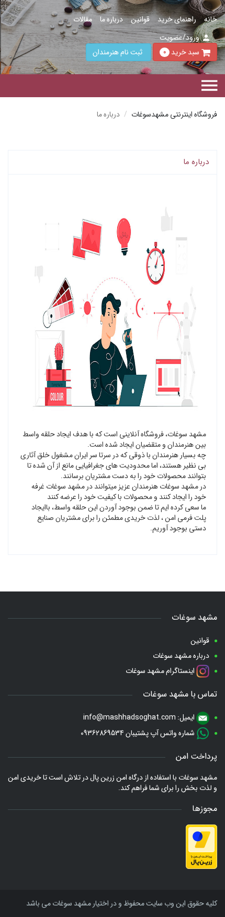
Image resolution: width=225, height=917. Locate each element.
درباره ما (111, 19)
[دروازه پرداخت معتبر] (201, 847)
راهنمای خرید (177, 19)
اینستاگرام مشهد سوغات (161, 671)
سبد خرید (181, 52)
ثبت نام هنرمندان (117, 52)
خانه (210, 19)
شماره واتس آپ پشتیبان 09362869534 (138, 733)
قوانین (140, 19)
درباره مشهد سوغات (181, 655)
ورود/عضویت (179, 37)
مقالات (82, 19)
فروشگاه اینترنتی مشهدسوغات (174, 114)
